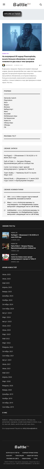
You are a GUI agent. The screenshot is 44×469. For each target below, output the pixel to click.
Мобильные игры (10, 116)
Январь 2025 (7, 291)
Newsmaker (9, 65)
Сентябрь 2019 (8, 407)
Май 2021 (6, 373)
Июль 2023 (6, 326)
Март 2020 (6, 381)
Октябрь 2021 (7, 351)
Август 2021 (7, 360)
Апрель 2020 (7, 377)
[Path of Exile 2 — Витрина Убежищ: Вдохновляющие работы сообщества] (5, 246)
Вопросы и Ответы (12, 452)
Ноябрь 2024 (7, 300)
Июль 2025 (6, 274)
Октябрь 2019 (7, 403)
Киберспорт (8, 109)
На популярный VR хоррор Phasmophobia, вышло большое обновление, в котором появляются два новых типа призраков (19, 59)
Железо (7, 107)
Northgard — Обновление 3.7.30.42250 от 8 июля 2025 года (20, 157)
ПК (5, 127)
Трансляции (19, 455)
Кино (6, 111)
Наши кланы (26, 458)
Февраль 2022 (7, 347)
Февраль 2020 (7, 386)
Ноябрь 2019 (7, 398)
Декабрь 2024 (7, 296)
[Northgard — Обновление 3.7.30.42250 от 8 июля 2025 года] (5, 235)
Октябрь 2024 (7, 304)
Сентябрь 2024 (8, 309)
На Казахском (9, 118)
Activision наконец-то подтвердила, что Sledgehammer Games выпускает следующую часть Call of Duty (23, 204)
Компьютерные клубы (30, 452)
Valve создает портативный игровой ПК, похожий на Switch (22, 198)
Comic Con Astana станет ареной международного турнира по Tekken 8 (19, 168)
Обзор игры (8, 123)
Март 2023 (6, 334)
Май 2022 (6, 338)
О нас (36, 458)
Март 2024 (6, 317)
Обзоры (7, 125)
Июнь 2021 (6, 368)
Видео (6, 105)
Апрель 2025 (7, 287)
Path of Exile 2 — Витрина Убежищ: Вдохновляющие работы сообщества (19, 162)
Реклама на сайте (13, 458)
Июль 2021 (6, 364)
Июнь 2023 (6, 330)
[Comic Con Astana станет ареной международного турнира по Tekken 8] (5, 257)
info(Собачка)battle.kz (30, 428)
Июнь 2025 (6, 279)
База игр (9, 455)
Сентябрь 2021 (8, 356)
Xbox (6, 102)
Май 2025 (6, 283)
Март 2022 (6, 343)
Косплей (7, 114)
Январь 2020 (7, 390)
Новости (5, 53)
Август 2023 (7, 321)
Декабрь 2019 (7, 394)
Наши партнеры (32, 455)
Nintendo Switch (10, 98)
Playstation (8, 100)
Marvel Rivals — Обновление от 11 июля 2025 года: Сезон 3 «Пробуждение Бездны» (21, 180)
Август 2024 (7, 313)
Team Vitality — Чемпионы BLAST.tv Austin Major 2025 (20, 174)
